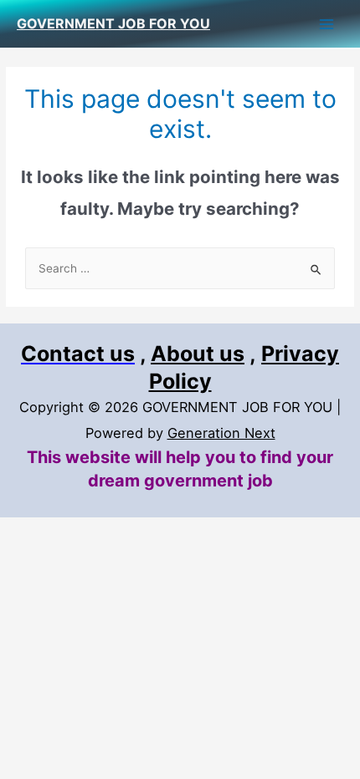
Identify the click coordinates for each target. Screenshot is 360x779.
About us (197, 353)
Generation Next (221, 433)
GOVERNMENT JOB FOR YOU (113, 23)
